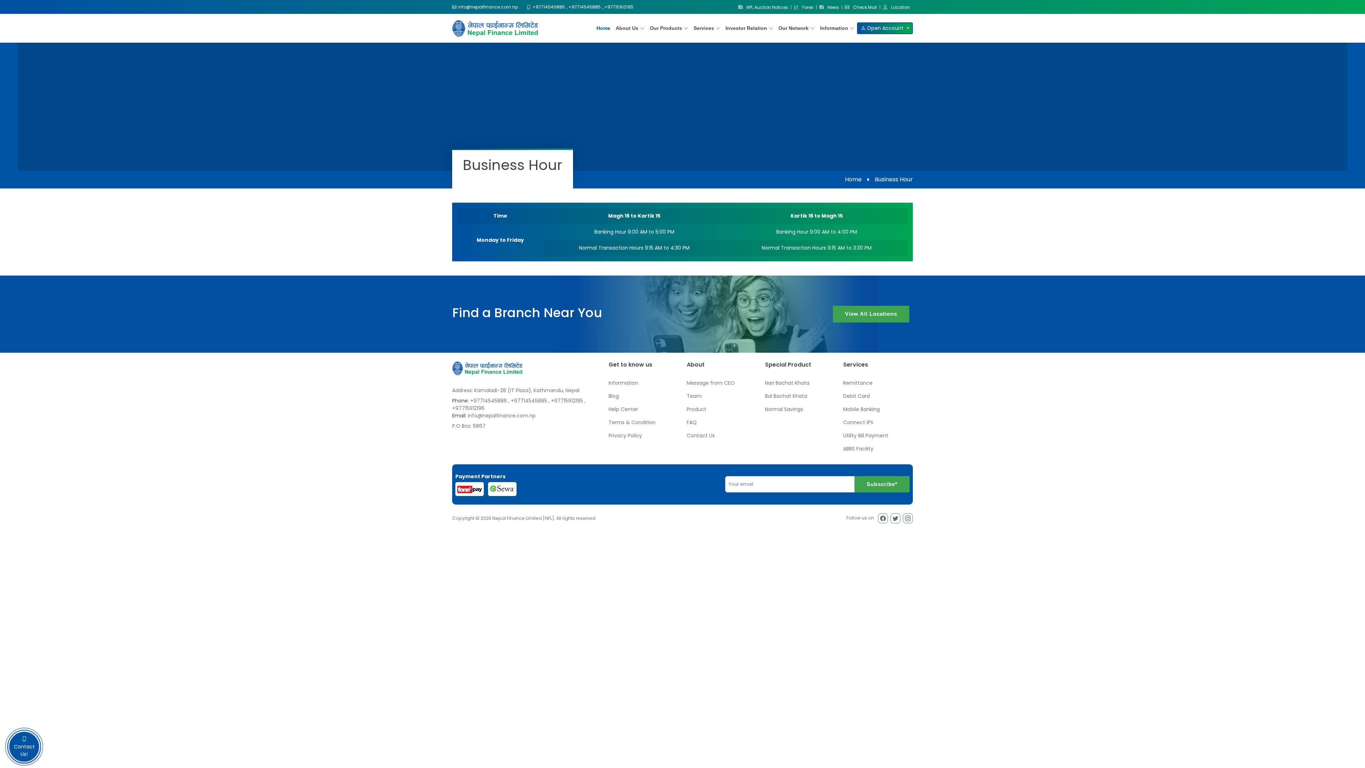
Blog (614, 396)
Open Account (885, 28)
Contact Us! (24, 750)
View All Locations (871, 314)
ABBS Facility (858, 448)
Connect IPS (858, 422)
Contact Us (701, 435)
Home (603, 28)
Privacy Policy (625, 435)
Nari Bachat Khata (787, 382)
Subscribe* (882, 484)
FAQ (692, 422)
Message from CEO (711, 382)
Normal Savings (784, 409)
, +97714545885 (527, 400)
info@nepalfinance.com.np (502, 415)
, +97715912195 (565, 400)
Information (623, 382)
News (832, 7)
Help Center (623, 409)
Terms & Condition (632, 422)
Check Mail (864, 7)
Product (696, 409)
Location (900, 7)
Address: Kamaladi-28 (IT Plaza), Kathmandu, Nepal (515, 390)
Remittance (858, 382)
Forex (807, 7)
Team (694, 396)
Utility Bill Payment (865, 435)
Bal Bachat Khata (786, 396)
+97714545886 (488, 400)
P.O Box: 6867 (469, 426)
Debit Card (856, 396)
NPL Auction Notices (766, 7)
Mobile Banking (861, 409)
